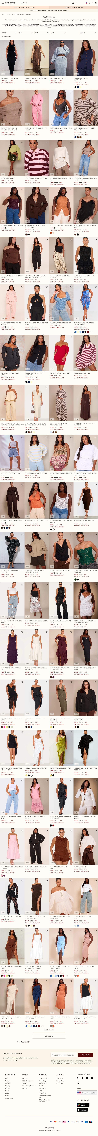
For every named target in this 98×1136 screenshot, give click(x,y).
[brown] (80, 137)
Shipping (7, 1085)
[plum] (53, 677)
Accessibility (42, 1088)
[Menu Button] (3, 3)
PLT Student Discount (27, 1081)
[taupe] (31, 432)
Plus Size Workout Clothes (9, 24)
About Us (24, 1078)
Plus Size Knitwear (91, 24)
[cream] (80, 87)
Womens (9, 14)
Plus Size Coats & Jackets (34, 24)
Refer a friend (59, 1083)
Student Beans (9, 1098)
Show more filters (6, 36)
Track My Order (60, 1081)
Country (79, 1088)
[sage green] (12, 727)
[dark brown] (2, 528)
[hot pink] (4, 727)
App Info (41, 1085)
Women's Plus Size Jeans (60, 24)
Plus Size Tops (79, 25)
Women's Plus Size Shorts (58, 25)
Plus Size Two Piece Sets (31, 25)
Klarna (7, 1093)
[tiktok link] (92, 1078)
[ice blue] (75, 926)
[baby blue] (80, 332)
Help (6, 1078)
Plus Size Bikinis (19, 25)
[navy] (78, 87)
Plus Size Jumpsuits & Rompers (76, 24)
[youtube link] (87, 1078)
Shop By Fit (16, 14)
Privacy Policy (42, 1081)
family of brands (66, 1061)
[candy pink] (2, 876)
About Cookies (42, 1083)
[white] (53, 529)
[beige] (53, 233)
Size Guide (8, 1083)
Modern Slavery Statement (29, 1085)
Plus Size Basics (22, 24)
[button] (86, 3)
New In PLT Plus (9, 25)
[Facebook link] (82, 1078)
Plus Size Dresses (47, 24)
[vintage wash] (78, 926)
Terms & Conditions (44, 1078)
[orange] (78, 976)
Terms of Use (42, 1093)
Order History (59, 1078)
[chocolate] (78, 137)
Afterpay (7, 1088)
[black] (75, 87)
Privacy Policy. (87, 1063)
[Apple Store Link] (83, 1110)
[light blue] (51, 432)
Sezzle (7, 1095)
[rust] (51, 233)
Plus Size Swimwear (45, 25)
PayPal (7, 1090)
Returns (7, 1081)
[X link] (78, 1083)
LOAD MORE (49, 1036)
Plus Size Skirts (70, 25)
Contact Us (25, 1088)
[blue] (75, 332)
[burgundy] (53, 825)
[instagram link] (78, 1078)
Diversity (24, 1083)
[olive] (7, 727)
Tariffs (40, 1090)
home (3, 14)
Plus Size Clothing (26, 14)
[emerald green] (75, 580)
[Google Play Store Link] (83, 1105)
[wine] (88, 332)
